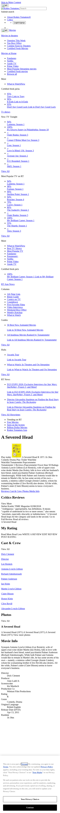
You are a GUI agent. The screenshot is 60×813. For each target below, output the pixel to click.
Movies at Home (8, 53)
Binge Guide (13, 297)
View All (5, 171)
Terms (5, 767)
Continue (30, 807)
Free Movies (12, 422)
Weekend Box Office (17, 310)
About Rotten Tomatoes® (19, 17)
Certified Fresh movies (17, 71)
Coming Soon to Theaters (19, 46)
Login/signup (19, 23)
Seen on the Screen (16, 425)
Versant (24, 764)
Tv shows (5, 112)
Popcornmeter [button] (30, 465)
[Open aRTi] (4, 5)
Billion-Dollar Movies (17, 427)
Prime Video (12, 66)
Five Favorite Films (16, 304)
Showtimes (15, 414)
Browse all (12, 74)
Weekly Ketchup (14, 312)
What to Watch (16, 84)
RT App (5, 284)
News (12, 284)
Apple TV (11, 63)
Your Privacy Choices (30, 799)
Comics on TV (14, 299)
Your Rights (37, 772)
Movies (12, 30)
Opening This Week (16, 40)
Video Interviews (15, 307)
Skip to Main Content (11, 2)
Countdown (12, 302)
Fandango (11, 58)
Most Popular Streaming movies (21, 69)
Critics (10, 19)
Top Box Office (14, 43)
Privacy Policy (47, 767)
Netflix (10, 61)
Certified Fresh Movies (17, 48)
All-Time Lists (13, 294)
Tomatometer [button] (7, 465)
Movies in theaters (9, 35)
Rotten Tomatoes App (17, 430)
